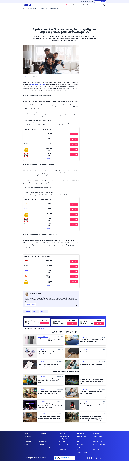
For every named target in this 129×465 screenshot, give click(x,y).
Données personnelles (99, 444)
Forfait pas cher (43, 441)
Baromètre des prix (63, 447)
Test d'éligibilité (63, 439)
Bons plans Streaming (44, 447)
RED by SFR (80, 444)
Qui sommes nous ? (98, 436)
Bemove (44, 457)
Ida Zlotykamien (26, 76)
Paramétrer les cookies (30, 458)
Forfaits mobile (28, 439)
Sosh (78, 449)
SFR (78, 441)
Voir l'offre (74, 134)
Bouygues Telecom (81, 436)
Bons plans (43, 311)
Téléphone (27, 311)
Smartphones (27, 441)
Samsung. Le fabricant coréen (37, 84)
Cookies (95, 447)
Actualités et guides (64, 436)
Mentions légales (97, 441)
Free (78, 439)
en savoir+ (43, 328)
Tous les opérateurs (82, 452)
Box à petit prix (42, 439)
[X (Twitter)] (90, 458)
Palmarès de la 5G (63, 449)
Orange (78, 447)
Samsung (35, 311)
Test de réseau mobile (64, 444)
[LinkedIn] (77, 305)
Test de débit (62, 441)
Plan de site (96, 449)
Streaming (27, 444)
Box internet (27, 436)
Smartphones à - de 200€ (45, 444)
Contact (95, 439)
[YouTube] (97, 458)
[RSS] (103, 458)
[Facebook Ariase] (93, 458)
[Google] (87, 458)
